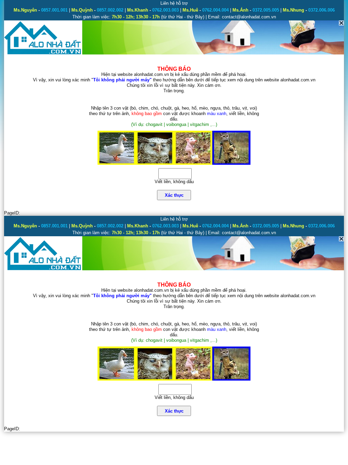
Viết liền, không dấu (174, 181)
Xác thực (174, 195)
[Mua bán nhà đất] (43, 53)
